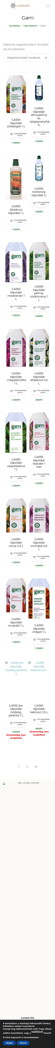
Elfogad (9, 1043)
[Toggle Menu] (48, 5)
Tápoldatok (30, 25)
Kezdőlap (14, 25)
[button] (16, 134)
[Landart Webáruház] (22, 5)
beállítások (37, 1031)
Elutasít (23, 1043)
